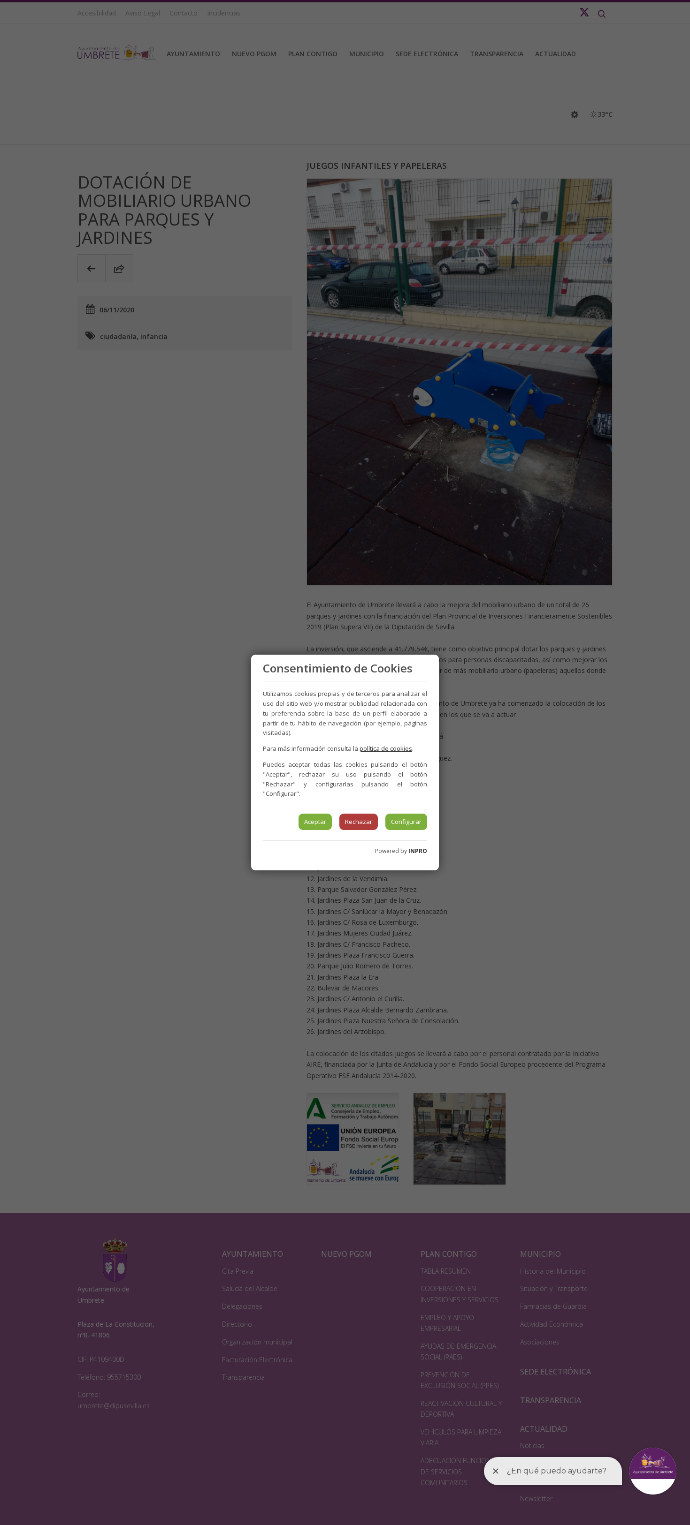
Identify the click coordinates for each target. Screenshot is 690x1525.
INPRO (417, 851)
